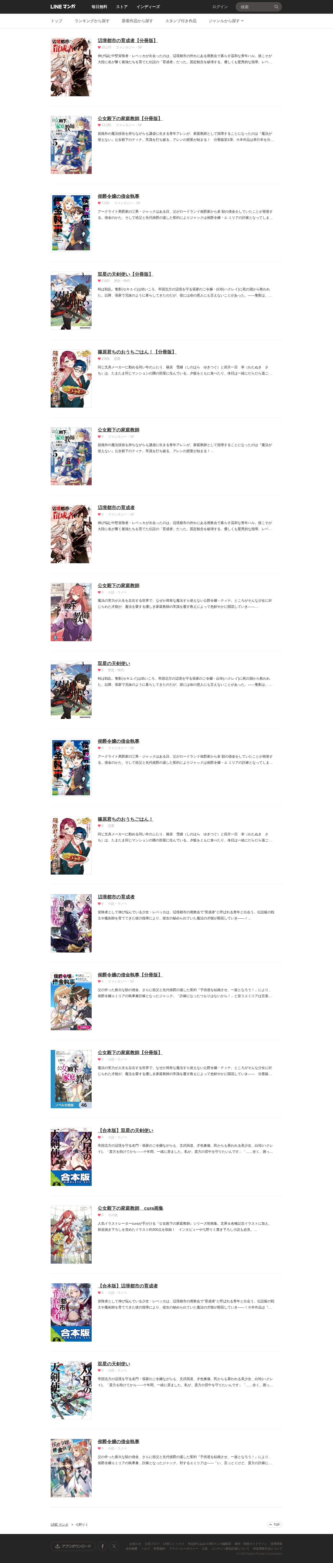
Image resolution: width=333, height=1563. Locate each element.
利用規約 (160, 1548)
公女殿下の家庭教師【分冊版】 (130, 118)
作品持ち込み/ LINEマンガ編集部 (210, 1543)
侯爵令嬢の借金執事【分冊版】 (130, 974)
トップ (56, 21)
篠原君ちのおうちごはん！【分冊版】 (137, 351)
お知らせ (135, 1543)
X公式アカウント (114, 1546)
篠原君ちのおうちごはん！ (125, 819)
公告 (205, 1548)
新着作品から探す (137, 21)
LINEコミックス (174, 1543)
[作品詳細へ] (71, 67)
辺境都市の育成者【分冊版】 (128, 40)
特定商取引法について (267, 1548)
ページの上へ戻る (274, 1524)
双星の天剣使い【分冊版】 (125, 274)
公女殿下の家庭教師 (118, 429)
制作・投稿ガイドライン (251, 1543)
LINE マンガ (63, 6)
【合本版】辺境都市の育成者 (128, 1285)
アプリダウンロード (73, 1546)
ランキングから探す (92, 21)
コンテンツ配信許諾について (230, 1548)
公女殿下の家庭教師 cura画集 (130, 1208)
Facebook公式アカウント (103, 1546)
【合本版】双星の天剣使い (125, 1130)
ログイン (220, 7)
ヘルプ (146, 1548)
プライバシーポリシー (184, 1548)
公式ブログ (152, 1543)
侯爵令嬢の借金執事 (118, 196)
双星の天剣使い (114, 663)
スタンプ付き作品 (180, 21)
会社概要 (132, 1548)
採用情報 (276, 1543)
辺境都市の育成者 (116, 507)
